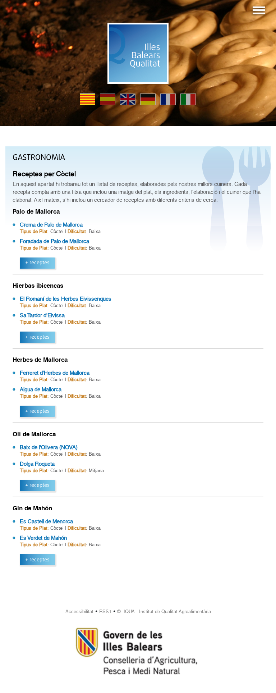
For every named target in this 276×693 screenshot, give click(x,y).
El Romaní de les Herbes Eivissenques (65, 299)
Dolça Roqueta (37, 464)
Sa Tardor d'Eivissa (42, 315)
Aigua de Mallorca (40, 389)
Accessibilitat (79, 611)
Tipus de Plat (33, 231)
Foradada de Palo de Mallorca (54, 241)
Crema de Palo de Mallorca (51, 225)
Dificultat (77, 231)
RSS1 (105, 611)
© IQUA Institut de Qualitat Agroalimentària (164, 611)
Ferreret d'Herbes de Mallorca (54, 373)
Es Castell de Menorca (46, 521)
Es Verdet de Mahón (43, 538)
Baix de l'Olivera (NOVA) (49, 447)
